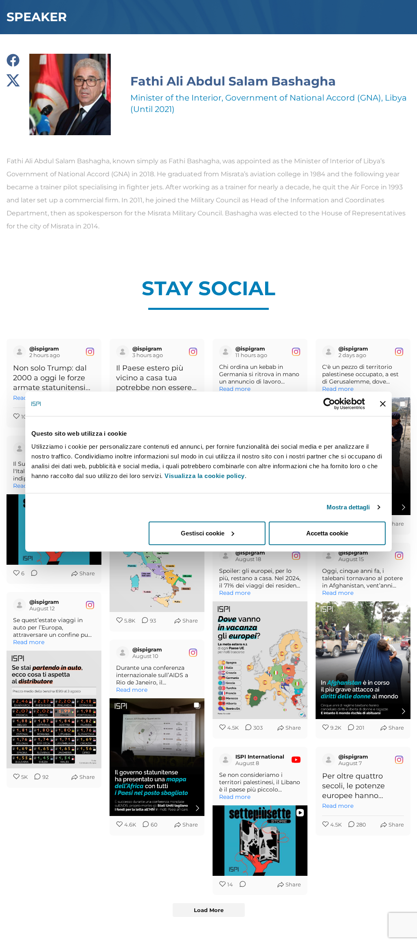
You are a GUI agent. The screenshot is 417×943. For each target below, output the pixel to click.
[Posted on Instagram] (90, 352)
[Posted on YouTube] (296, 760)
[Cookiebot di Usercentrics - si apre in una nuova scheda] (329, 404)
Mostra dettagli (348, 507)
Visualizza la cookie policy (205, 475)
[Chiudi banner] (383, 404)
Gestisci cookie (202, 532)
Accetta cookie (327, 532)
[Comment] (31, 574)
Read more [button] (234, 389)
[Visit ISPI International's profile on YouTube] (19, 448)
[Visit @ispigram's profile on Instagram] (19, 351)
